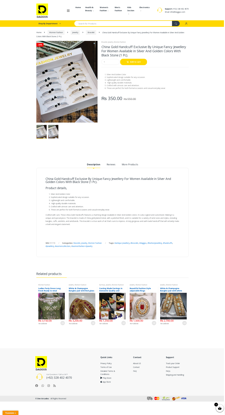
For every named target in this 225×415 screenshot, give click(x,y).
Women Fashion (56, 32)
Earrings (102, 285)
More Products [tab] (130, 164)
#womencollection (62, 246)
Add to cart (135, 62)
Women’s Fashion (104, 9)
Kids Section (130, 9)
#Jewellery (50, 246)
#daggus (142, 243)
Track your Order (173, 363)
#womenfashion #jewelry (81, 246)
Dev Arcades (43, 398)
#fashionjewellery (155, 243)
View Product (62, 323)
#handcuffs (167, 243)
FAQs (168, 371)
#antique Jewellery (121, 243)
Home (78, 7)
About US (137, 363)
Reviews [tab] (111, 164)
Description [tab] (93, 164)
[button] (94, 44)
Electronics (144, 7)
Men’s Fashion (118, 9)
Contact (136, 367)
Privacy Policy (106, 363)
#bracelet (134, 243)
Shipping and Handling (175, 375)
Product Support (172, 367)
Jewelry (75, 32)
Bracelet (91, 32)
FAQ (135, 371)
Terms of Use (106, 367)
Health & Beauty (89, 9)
